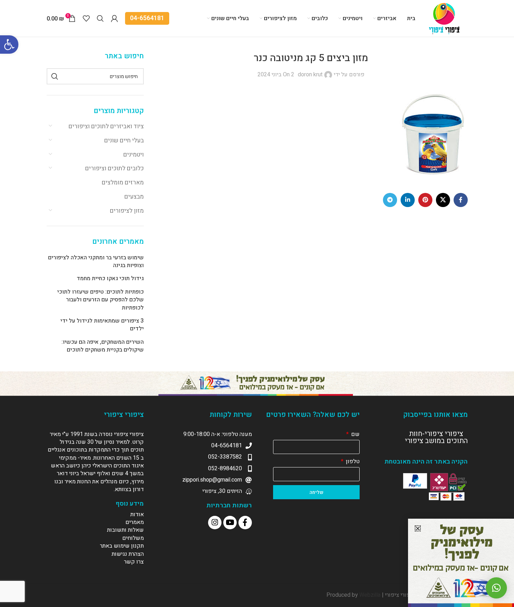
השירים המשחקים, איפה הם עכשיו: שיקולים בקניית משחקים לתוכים (102, 346)
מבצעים (134, 196)
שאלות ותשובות (125, 530)
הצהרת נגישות (128, 554)
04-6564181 (147, 18)
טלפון (352, 461)
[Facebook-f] (245, 522)
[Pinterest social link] (425, 200)
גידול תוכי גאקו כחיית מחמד (110, 278)
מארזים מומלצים (123, 182)
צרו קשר (134, 562)
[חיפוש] (55, 76)
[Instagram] (214, 522)
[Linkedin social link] (408, 200)
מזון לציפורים (127, 210)
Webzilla (369, 595)
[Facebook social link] (461, 200)
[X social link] (443, 200)
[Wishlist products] (86, 18)
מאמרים (134, 522)
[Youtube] (230, 522)
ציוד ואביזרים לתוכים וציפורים (106, 126)
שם (355, 434)
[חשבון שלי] (114, 18)
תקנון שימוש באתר (122, 546)
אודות (137, 514)
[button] (9, 44)
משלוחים (133, 538)
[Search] (100, 18)
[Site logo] (445, 18)
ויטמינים (133, 154)
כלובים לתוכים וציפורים (114, 168)
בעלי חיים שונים (124, 140)
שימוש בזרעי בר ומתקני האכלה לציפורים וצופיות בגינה (96, 262)
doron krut (310, 74)
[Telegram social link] (390, 200)
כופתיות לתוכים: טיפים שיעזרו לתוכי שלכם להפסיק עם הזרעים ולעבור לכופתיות (100, 300)
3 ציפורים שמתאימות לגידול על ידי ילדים (102, 325)
